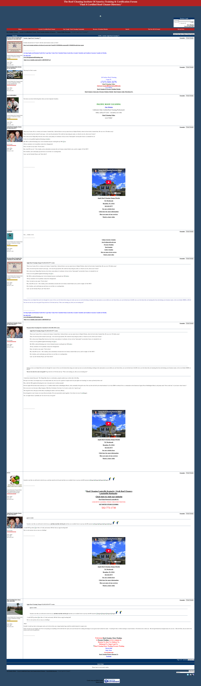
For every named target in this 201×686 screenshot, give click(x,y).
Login (192, 21)
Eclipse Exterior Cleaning (109, 239)
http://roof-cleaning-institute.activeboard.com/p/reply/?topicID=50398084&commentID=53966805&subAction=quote (54, 45)
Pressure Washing (109, 244)
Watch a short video (109, 217)
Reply (184, 34)
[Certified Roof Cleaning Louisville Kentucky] (108, 491)
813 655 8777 (109, 206)
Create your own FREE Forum (95, 680)
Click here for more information (109, 211)
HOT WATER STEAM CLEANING (108, 504)
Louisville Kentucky (108, 493)
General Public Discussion (63, 32)
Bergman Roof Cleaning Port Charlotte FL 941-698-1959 (14, 38)
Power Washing (117, 638)
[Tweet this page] (188, 674)
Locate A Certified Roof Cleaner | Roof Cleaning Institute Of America (38, 32)
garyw (8, 472)
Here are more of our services (109, 214)
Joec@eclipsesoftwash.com (109, 242)
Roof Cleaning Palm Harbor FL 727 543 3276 (14, 67)
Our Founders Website (12, 32)
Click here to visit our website (109, 497)
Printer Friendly (190, 34)
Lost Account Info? (189, 26)
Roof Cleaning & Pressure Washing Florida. (109, 89)
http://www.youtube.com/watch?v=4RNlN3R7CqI (37, 60)
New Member (190, 24)
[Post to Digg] (190, 674)
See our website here (108, 209)
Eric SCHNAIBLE (11, 95)
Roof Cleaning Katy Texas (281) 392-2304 (13, 600)
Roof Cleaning (107, 638)
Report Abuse (99, 682)
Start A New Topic (178, 34)
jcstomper (9, 231)
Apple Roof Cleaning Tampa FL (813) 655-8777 (14, 127)
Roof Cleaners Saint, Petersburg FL (123, 91)
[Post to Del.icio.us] (193, 674)
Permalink (182, 38)
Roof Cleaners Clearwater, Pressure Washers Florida (99, 91)
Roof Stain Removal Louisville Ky (109, 499)
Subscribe (191, 671)
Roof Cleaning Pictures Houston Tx (108, 654)
